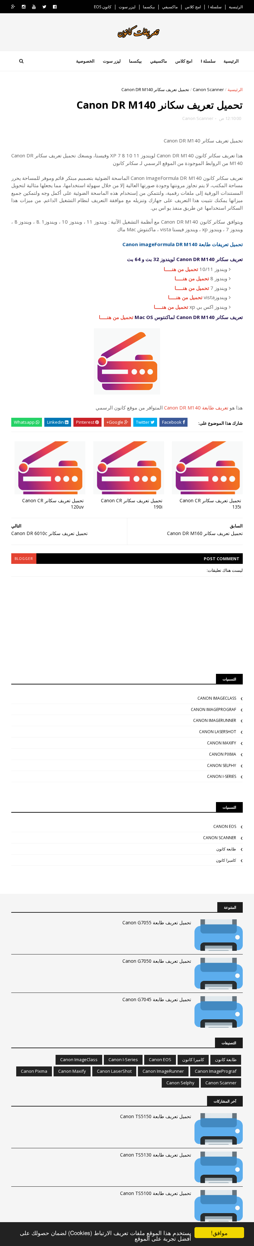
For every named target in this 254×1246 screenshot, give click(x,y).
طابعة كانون (226, 849)
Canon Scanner (208, 89)
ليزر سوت (127, 7)
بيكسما (149, 7)
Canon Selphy (221, 765)
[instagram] (23, 7)
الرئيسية (236, 7)
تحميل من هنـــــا (181, 269)
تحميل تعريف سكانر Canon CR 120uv (53, 503)
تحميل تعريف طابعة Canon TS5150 (155, 1116)
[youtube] (34, 7)
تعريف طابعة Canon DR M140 (196, 407)
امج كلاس (193, 7)
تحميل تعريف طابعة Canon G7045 (156, 999)
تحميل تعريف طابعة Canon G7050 (156, 961)
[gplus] (13, 7)
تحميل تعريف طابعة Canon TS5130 (155, 1155)
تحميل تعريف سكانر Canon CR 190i (131, 503)
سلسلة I (215, 7)
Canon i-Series (221, 776)
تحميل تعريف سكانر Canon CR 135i (210, 503)
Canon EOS (224, 826)
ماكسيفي (170, 7)
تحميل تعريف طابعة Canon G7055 (156, 922)
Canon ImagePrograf (213, 709)
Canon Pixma (222, 754)
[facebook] (55, 7)
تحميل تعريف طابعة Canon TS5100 (155, 1193)
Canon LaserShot (217, 731)
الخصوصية (85, 61)
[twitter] (44, 7)
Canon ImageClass (216, 698)
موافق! (219, 1232)
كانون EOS (102, 7)
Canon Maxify (221, 743)
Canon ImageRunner (214, 720)
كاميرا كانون (226, 860)
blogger (24, 558)
